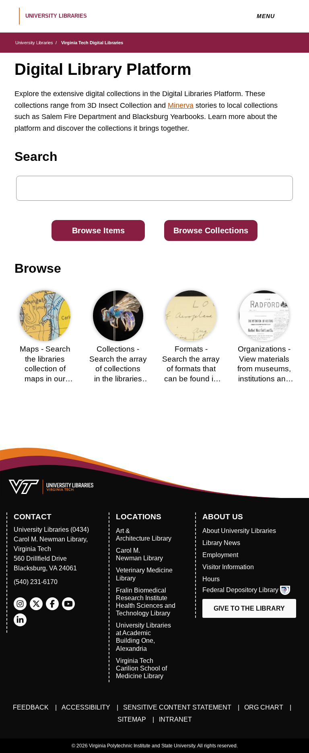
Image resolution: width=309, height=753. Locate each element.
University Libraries (34, 42)
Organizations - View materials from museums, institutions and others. (264, 369)
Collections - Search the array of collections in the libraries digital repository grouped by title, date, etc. (118, 379)
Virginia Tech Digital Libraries (92, 42)
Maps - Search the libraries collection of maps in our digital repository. (45, 369)
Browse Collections (210, 230)
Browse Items (98, 230)
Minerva (181, 105)
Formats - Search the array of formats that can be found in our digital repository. (191, 374)
